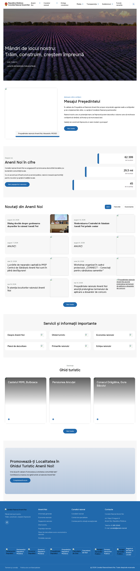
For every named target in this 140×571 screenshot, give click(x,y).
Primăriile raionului (44, 538)
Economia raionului (44, 517)
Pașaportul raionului (45, 521)
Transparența (92, 4)
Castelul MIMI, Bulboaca (22, 382)
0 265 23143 (115, 525)
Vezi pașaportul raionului (17, 184)
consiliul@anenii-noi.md (118, 528)
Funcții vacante (119, 4)
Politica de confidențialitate (30, 568)
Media (79, 4)
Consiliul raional (47, 4)
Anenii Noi (33, 4)
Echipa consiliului (64, 4)
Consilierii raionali (78, 514)
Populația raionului (44, 529)
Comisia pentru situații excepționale (84, 521)
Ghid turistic (42, 525)
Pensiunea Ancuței (63, 382)
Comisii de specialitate (80, 517)
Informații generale (45, 514)
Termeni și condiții (11, 568)
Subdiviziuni (106, 4)
